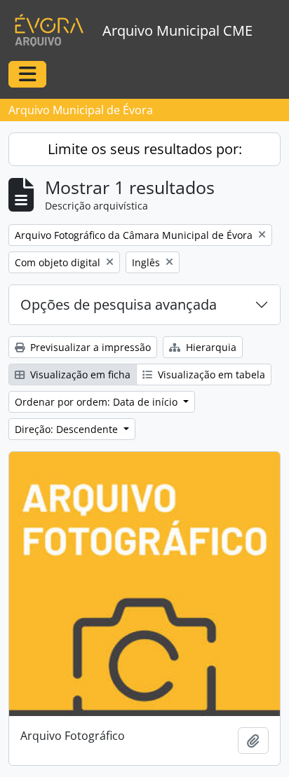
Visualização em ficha (78, 374)
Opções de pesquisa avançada (118, 304)
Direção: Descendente (68, 429)
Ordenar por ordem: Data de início (97, 401)
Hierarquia (209, 347)
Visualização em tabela (210, 374)
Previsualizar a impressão (89, 347)
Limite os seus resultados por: (145, 148)
